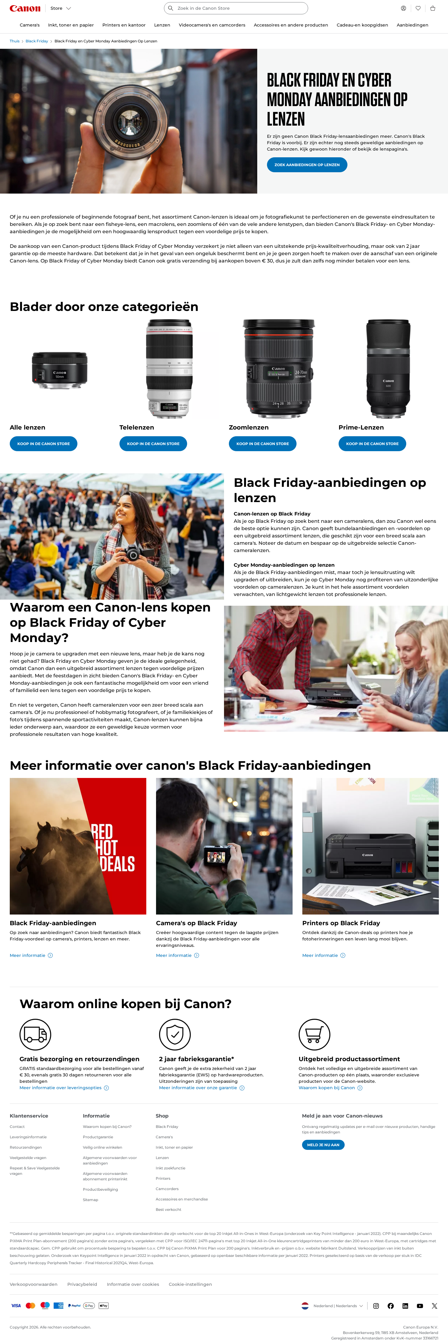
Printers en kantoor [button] (124, 25)
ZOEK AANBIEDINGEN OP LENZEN (307, 164)
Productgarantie (98, 1137)
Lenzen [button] (162, 25)
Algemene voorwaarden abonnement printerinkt (105, 1176)
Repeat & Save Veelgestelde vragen (35, 1171)
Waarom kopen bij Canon (327, 1087)
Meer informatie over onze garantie (198, 1087)
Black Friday (37, 41)
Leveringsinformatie (28, 1137)
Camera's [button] (30, 25)
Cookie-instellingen (190, 1284)
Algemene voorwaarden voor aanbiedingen (110, 1160)
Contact (17, 1126)
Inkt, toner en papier (174, 1147)
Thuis (15, 41)
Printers (163, 1178)
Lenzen (162, 1157)
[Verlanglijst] (418, 8)
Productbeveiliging (100, 1189)
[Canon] (25, 8)
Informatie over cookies (133, 1284)
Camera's (164, 1137)
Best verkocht (168, 1209)
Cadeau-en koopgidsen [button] (362, 25)
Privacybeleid (82, 1284)
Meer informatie (27, 955)
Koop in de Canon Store (43, 443)
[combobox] (236, 8)
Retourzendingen (26, 1147)
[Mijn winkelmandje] (433, 8)
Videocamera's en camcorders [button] (212, 25)
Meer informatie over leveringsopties (60, 1087)
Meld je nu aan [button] (323, 1145)
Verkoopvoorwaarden (34, 1284)
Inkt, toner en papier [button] (71, 25)
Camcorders (167, 1188)
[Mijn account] (403, 8)
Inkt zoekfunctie (170, 1168)
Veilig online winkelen (102, 1147)
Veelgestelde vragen (28, 1157)
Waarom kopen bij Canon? (107, 1126)
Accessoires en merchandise (182, 1199)
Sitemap (90, 1199)
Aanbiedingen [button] (412, 25)
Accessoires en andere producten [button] (291, 25)
